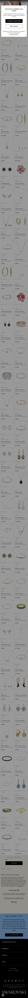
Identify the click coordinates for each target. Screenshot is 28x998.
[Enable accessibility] (3, 995)
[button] (24, 7)
